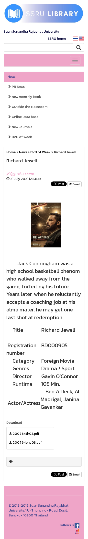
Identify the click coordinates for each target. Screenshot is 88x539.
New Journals (21, 126)
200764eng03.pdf (27, 442)
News (11, 76)
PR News (18, 86)
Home (11, 152)
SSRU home (57, 38)
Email (76, 184)
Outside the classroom (29, 106)
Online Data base (24, 116)
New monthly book (26, 96)
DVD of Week (21, 137)
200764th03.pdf (26, 433)
